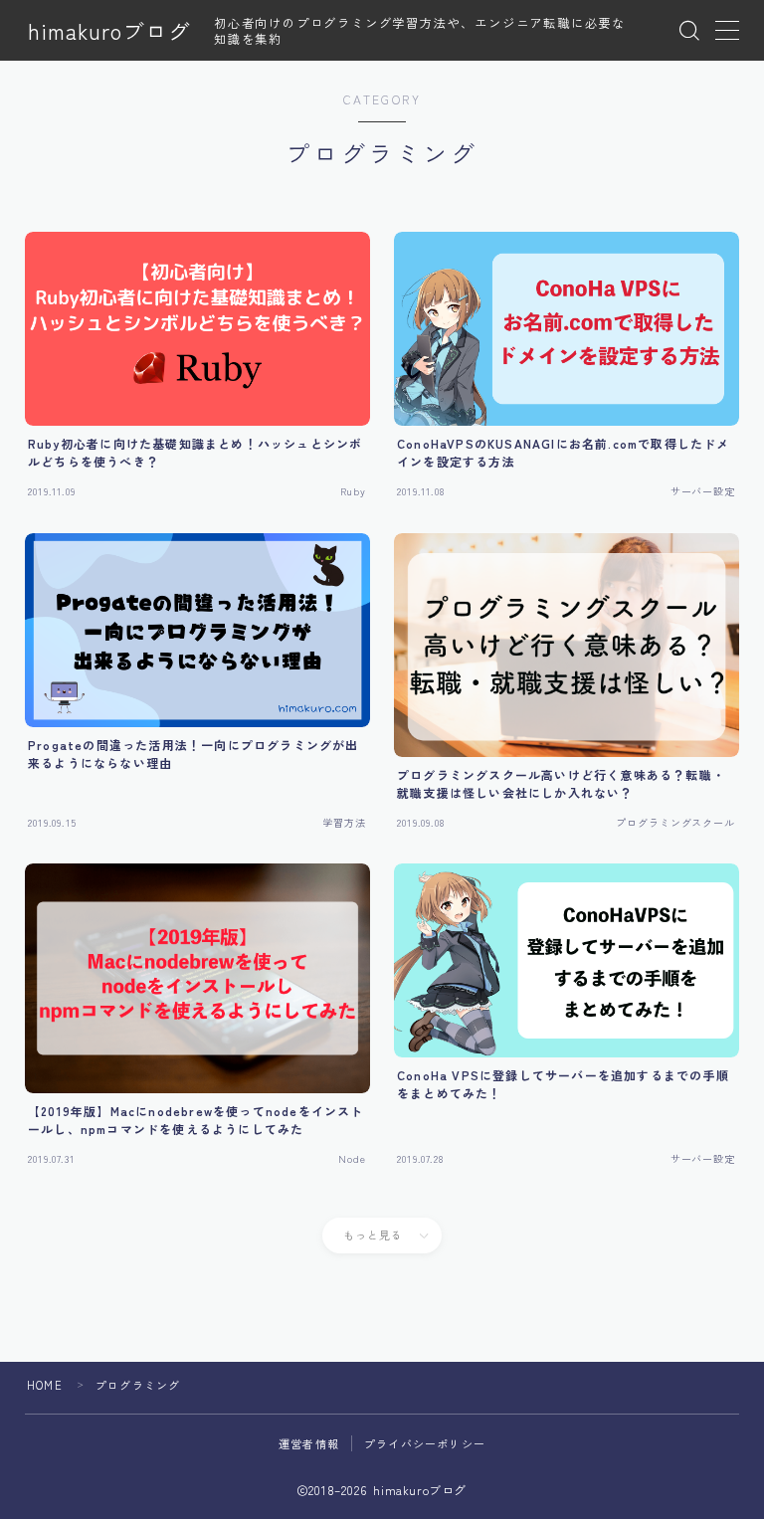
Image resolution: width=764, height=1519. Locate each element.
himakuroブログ (109, 31)
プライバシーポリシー (424, 1443)
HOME (45, 1385)
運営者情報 (309, 1443)
